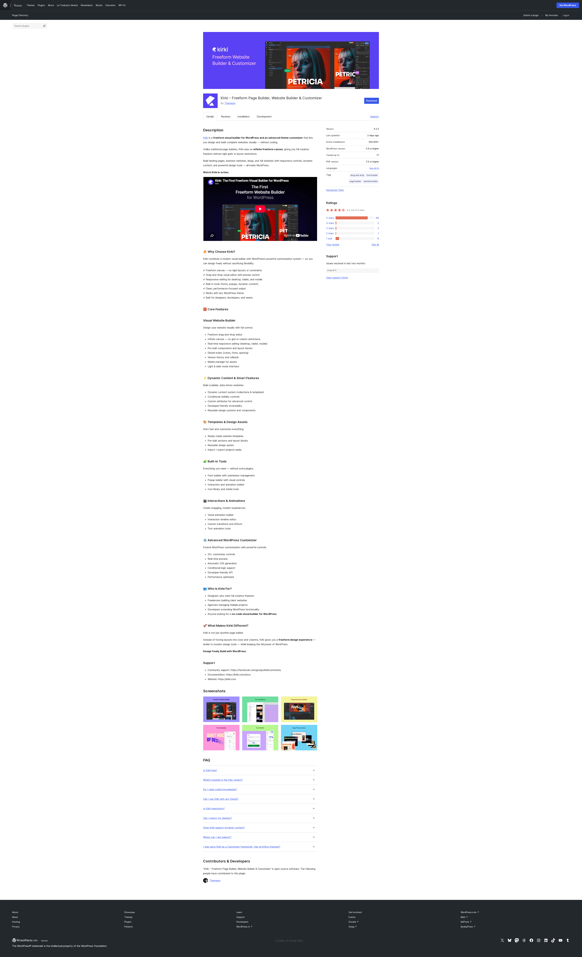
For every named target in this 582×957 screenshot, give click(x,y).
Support (374, 116)
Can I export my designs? (217, 818)
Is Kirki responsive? (214, 808)
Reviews (225, 116)
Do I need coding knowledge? (220, 789)
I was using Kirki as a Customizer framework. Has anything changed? (241, 846)
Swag (353, 926)
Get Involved (355, 912)
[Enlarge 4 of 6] (235, 728)
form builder (372, 175)
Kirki (205, 137)
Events (352, 917)
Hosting (16, 921)
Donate (354, 921)
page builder (355, 181)
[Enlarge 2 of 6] (274, 700)
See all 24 (374, 168)
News (15, 917)
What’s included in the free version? (223, 780)
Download (371, 100)
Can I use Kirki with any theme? (220, 799)
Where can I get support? (217, 837)
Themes (128, 917)
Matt (464, 917)
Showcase (129, 912)
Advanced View (335, 190)
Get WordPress (567, 5)
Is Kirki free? (210, 770)
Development (264, 116)
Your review (332, 244)
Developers (242, 921)
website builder (371, 181)
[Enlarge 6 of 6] (313, 728)
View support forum (337, 277)
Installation (243, 116)
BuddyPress (468, 926)
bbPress (466, 921)
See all (375, 244)
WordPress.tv (244, 926)
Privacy (16, 926)
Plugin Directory (20, 15)
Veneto (44, 940)
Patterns (128, 926)
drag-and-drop (357, 175)
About (15, 912)
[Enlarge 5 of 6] (274, 728)
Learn (239, 912)
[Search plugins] (44, 26)
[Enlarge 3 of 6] (313, 700)
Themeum (229, 103)
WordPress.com (470, 912)
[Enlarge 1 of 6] (235, 700)
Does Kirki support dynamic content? (224, 827)
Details (210, 116)
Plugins (127, 921)
